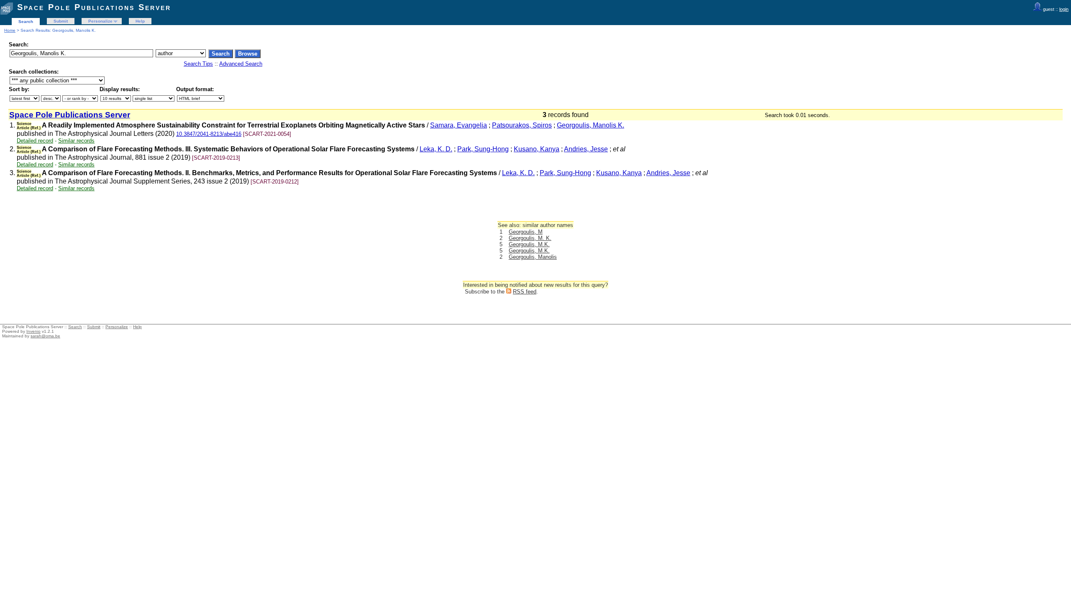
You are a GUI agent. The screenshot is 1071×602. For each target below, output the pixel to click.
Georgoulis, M (526, 232)
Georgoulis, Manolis (533, 257)
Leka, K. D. (436, 149)
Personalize (100, 21)
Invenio (33, 331)
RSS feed (524, 291)
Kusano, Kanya (536, 149)
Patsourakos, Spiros (522, 125)
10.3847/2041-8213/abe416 (208, 134)
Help (140, 21)
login (1063, 9)
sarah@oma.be (45, 336)
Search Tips (198, 64)
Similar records (76, 141)
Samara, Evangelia (458, 125)
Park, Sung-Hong (483, 149)
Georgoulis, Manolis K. (590, 125)
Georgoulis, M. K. (530, 238)
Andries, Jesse (586, 149)
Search (25, 21)
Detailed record (35, 141)
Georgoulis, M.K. (529, 244)
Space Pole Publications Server (94, 7)
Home (9, 30)
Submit (61, 21)
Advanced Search (240, 64)
